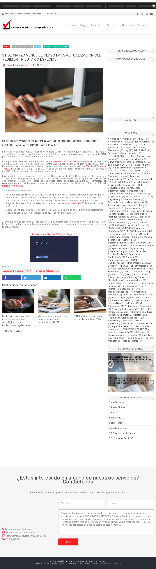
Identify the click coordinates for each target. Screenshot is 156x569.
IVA (113, 219)
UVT (129, 179)
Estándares (138, 214)
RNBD (119, 196)
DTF (144, 260)
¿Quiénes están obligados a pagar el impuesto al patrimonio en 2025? (52, 319)
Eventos (112, 268)
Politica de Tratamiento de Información (100, 563)
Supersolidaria (128, 153)
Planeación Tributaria (140, 297)
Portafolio (96, 25)
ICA (121, 274)
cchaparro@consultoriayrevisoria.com (22, 14)
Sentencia (128, 323)
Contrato (130, 257)
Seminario (113, 323)
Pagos (122, 297)
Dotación (112, 266)
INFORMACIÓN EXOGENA (133, 182)
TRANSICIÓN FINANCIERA (136, 329)
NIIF (110, 196)
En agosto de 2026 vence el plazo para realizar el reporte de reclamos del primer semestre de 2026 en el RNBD (130, 359)
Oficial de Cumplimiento (120, 185)
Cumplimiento (115, 162)
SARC (144, 318)
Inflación (132, 283)
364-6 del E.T (77, 203)
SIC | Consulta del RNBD (121, 438)
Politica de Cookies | (45, 563)
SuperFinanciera (117, 428)
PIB (113, 297)
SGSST (140, 185)
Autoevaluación (133, 208)
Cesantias (141, 251)
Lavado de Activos (136, 225)
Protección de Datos (118, 147)
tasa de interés (130, 341)
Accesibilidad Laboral (142, 245)
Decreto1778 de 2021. (13, 186)
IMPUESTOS (140, 150)
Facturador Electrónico (132, 268)
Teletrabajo (139, 332)
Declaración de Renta (141, 211)
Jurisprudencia (139, 222)
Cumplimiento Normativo (121, 173)
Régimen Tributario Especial (122, 318)
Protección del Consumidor (138, 306)
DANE (135, 260)
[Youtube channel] (151, 14)
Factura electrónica (121, 167)
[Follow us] (142, 14)
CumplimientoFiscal (118, 260)
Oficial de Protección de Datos (138, 294)
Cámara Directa (117, 407)
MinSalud (113, 228)
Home (72, 25)
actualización (135, 338)
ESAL (124, 266)
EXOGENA (143, 173)
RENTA (141, 170)
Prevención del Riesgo (123, 300)
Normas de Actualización (47, 271)
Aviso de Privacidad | (67, 563)
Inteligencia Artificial (133, 286)
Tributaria (113, 202)
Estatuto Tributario (141, 165)
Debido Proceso (116, 263)
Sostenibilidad (144, 323)
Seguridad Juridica (132, 320)
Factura (112, 153)
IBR (113, 274)
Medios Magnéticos (118, 292)
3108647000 (50, 14)
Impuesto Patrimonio (130, 219)
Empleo (131, 156)
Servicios (112, 25)
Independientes (116, 283)
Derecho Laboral (143, 179)
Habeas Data (128, 217)
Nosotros (127, 25)
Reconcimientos (120, 312)
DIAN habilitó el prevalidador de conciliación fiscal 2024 (88, 317)
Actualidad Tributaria (13, 271)
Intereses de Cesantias (120, 289)
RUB (142, 309)
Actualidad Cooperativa (120, 144)
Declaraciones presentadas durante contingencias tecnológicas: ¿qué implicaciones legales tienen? (17, 321)
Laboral (141, 144)
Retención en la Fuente (132, 159)
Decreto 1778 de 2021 (65, 161)
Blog (82, 25)
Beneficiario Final (117, 211)
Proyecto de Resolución (124, 309)
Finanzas (112, 217)
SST (128, 196)
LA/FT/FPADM (115, 225)
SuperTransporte (118, 423)
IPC (135, 274)
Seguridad (113, 320)
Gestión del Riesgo (141, 271)
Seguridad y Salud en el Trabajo (124, 199)
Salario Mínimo (141, 196)
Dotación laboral (120, 214)
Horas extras (145, 217)
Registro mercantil (117, 234)
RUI (150, 309)
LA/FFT (139, 289)
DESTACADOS (115, 156)
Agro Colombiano (120, 248)
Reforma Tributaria (142, 312)
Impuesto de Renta (118, 222)
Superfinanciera (120, 326)
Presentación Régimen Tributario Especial (54, 234)
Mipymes (142, 193)
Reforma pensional (121, 315)
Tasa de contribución (118, 332)
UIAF (114, 182)
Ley (127, 150)
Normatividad (115, 142)
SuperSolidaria (116, 402)
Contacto (143, 25)
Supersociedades (117, 243)
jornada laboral (119, 245)
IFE (128, 274)
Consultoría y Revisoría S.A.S (21, 65)
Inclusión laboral (134, 280)
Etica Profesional (139, 266)
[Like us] (137, 14)
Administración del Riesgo (121, 205)
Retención (140, 315)
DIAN (29, 271)
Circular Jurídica (116, 254)
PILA (126, 231)
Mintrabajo (127, 170)
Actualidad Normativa (133, 202)
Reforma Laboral (141, 231)
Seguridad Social (116, 188)
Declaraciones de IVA (139, 263)
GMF (126, 271)
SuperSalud (115, 417)
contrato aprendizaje (141, 243)
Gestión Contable (117, 176)
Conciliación (135, 254)
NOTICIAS (127, 228)
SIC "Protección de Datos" (122, 433)
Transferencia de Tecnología (123, 335)
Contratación (114, 257)
